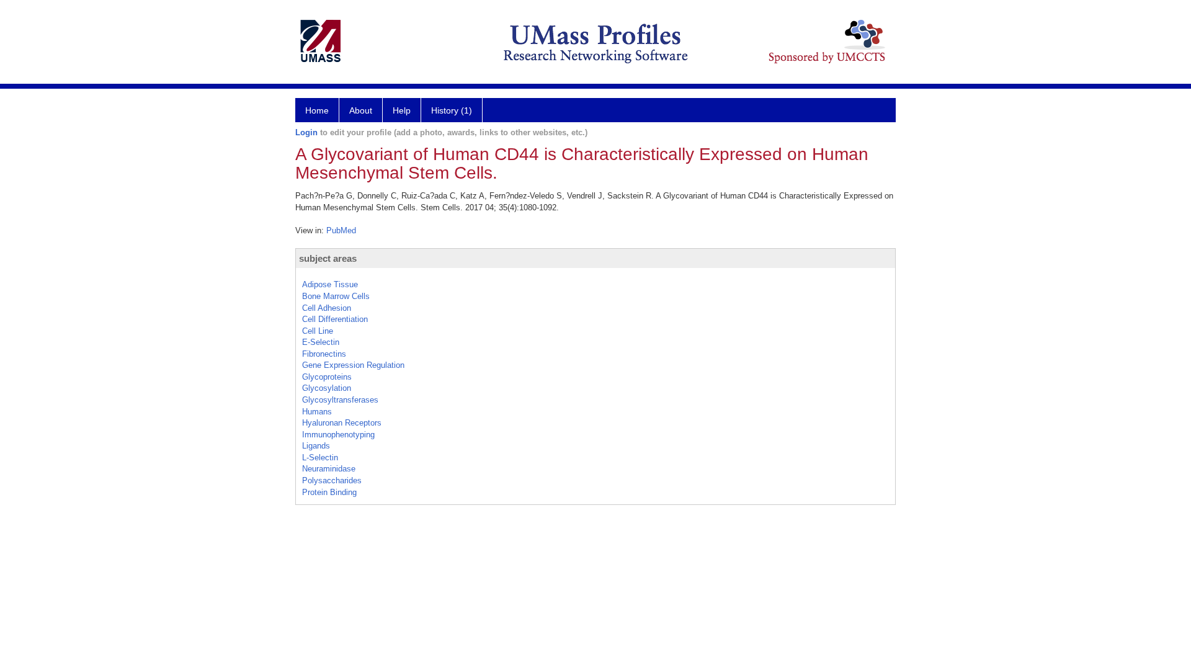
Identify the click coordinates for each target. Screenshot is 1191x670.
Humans (317, 411)
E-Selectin (320, 342)
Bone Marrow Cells (336, 296)
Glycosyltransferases (340, 399)
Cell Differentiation (335, 319)
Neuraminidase (328, 468)
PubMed (341, 230)
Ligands (316, 445)
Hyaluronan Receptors (341, 422)
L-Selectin (320, 457)
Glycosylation (326, 388)
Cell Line (317, 331)
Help (402, 110)
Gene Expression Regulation (353, 365)
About (360, 110)
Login (306, 132)
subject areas (328, 258)
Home (317, 110)
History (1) (451, 110)
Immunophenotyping (338, 434)
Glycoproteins (327, 377)
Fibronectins (324, 354)
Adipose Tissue (330, 284)
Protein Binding (329, 492)
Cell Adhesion (326, 308)
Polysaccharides (332, 480)
